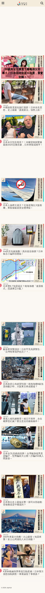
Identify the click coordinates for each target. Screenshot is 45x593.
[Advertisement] (22, 30)
